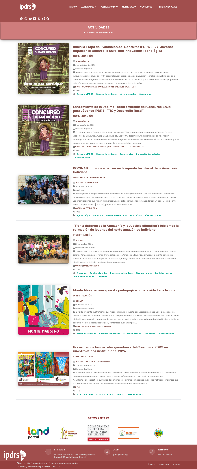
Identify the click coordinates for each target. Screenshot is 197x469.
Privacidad (164, 464)
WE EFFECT (130, 86)
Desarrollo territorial (106, 94)
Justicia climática (163, 273)
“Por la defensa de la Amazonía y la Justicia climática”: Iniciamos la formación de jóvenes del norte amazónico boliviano (126, 227)
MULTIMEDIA (128, 6)
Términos (150, 464)
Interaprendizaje (168, 6)
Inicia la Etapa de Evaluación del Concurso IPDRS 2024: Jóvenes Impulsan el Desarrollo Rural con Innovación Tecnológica (123, 48)
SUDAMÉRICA (82, 61)
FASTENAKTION (116, 86)
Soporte (176, 464)
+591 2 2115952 (165, 454)
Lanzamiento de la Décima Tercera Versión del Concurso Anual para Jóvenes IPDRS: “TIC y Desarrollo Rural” (122, 108)
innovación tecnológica (148, 154)
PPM (77, 86)
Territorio (102, 276)
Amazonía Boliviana (86, 333)
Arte (79, 394)
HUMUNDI (85, 86)
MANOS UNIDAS (99, 86)
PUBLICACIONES (108, 6)
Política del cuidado (84, 276)
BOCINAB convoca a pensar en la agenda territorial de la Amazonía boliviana (125, 170)
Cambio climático (98, 273)
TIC (95, 157)
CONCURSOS (146, 6)
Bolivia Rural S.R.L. (52, 466)
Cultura (120, 394)
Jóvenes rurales (128, 94)
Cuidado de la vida (132, 333)
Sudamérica (145, 94)
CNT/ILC (87, 208)
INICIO (72, 6)
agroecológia (83, 215)
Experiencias (126, 154)
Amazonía (98, 215)
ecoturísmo (136, 215)
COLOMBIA (90, 361)
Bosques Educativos (109, 333)
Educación (150, 333)
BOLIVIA (79, 182)
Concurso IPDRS (85, 94)
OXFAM (123, 146)
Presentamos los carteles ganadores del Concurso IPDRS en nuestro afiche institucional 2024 (120, 349)
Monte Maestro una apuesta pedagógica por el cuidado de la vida (124, 290)
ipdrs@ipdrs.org (120, 454)
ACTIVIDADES (87, 6)
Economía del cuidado (121, 273)
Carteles (88, 394)
